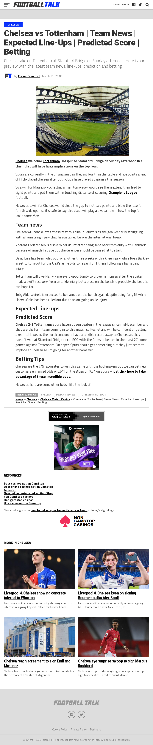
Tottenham (51, 161)
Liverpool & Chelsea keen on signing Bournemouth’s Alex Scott (107, 595)
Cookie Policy (59, 729)
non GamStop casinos (18, 496)
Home (19, 399)
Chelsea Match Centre (55, 399)
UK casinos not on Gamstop (22, 503)
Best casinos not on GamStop (24, 483)
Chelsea (21, 161)
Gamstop (10, 490)
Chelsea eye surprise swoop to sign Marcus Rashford (112, 663)
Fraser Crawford (29, 76)
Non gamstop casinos (18, 500)
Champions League (122, 192)
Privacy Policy (79, 729)
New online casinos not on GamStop (28, 493)
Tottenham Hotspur (93, 394)
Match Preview (65, 394)
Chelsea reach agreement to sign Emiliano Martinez (37, 663)
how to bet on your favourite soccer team (59, 510)
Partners (95, 729)
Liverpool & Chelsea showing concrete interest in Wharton (35, 595)
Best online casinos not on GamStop (28, 486)
